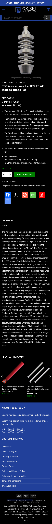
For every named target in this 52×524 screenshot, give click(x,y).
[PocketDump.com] (26, 10)
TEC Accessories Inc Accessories (33, 186)
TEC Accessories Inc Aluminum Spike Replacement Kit (38, 389)
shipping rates (27, 163)
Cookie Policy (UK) (10, 451)
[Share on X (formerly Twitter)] (16, 195)
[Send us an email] (18, 430)
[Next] (49, 381)
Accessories (21, 82)
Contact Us (6, 446)
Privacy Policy (8, 466)
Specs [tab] (4, 226)
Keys (11, 82)
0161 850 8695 (39, 3)
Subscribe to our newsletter (14, 476)
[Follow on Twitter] (13, 430)
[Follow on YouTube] (22, 430)
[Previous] (2, 381)
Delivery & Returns (10, 456)
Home (4, 82)
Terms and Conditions (11, 481)
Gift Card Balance (9, 461)
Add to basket (24, 174)
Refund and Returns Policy (13, 471)
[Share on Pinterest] (25, 195)
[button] (3, 10)
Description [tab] (7, 220)
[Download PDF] (42, 195)
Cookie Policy (19, 502)
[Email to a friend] (8, 201)
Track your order (9, 486)
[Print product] (33, 195)
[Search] (47, 17)
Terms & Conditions (12, 515)
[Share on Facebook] (8, 195)
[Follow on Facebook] (4, 430)
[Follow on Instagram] (9, 430)
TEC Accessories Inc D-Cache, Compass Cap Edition (13, 388)
